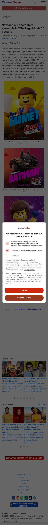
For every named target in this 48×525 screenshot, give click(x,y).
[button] (24, 256)
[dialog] (24, 262)
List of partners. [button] (29, 270)
